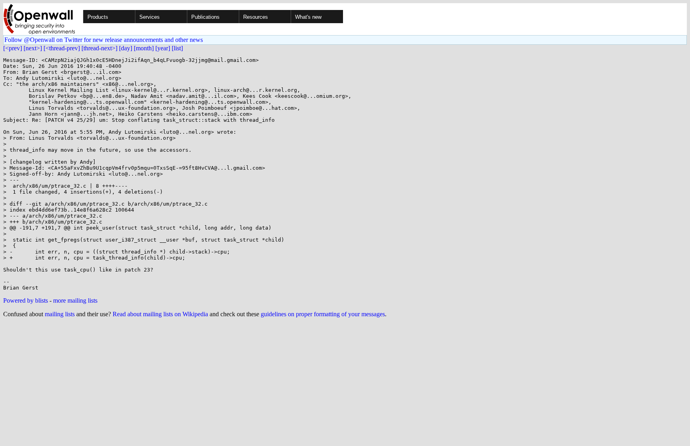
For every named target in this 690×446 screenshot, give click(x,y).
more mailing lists (75, 300)
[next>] (33, 48)
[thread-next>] (99, 48)
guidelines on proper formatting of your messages (323, 314)
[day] (125, 48)
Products (97, 17)
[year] (162, 48)
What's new (308, 17)
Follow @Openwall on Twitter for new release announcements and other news (103, 39)
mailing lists (60, 314)
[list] (177, 48)
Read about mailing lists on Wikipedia (160, 314)
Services (149, 17)
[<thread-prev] (62, 48)
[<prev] (12, 48)
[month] (144, 48)
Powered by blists (25, 300)
